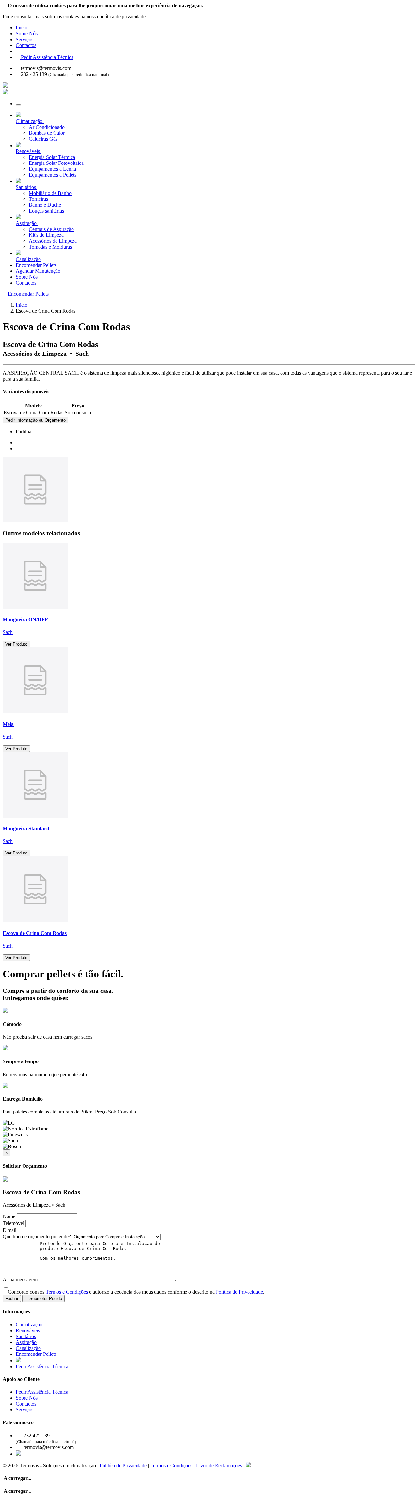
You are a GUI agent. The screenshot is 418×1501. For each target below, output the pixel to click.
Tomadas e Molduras (50, 247)
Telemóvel (13, 1223)
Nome (9, 1216)
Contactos (26, 45)
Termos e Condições (67, 1292)
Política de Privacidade (239, 1292)
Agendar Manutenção (38, 271)
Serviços (24, 39)
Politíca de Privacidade (123, 1465)
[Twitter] (18, 448)
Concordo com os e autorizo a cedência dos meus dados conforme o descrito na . (136, 1292)
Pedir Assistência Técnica (46, 57)
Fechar (11, 1298)
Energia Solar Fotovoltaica (56, 163)
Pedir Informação (35, 420)
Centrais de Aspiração (51, 229)
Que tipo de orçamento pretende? (37, 1236)
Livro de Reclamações (219, 1465)
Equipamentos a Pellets (52, 175)
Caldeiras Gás (43, 139)
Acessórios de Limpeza (53, 241)
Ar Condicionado (47, 127)
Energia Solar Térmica (52, 157)
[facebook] (18, 442)
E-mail (9, 1230)
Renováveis (28, 1330)
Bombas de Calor (47, 133)
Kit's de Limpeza (46, 235)
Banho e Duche (45, 205)
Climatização (29, 1324)
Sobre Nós (27, 33)
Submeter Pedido (45, 1298)
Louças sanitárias (46, 211)
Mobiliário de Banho (50, 193)
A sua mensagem (20, 1279)
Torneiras (38, 199)
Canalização (28, 1348)
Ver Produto (16, 644)
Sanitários (26, 1336)
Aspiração (26, 1342)
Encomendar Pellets (36, 265)
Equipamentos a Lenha (52, 169)
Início (21, 27)
